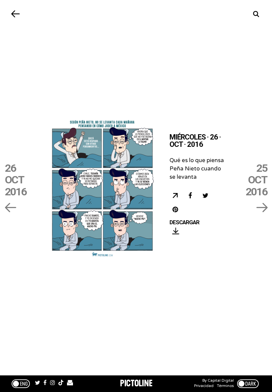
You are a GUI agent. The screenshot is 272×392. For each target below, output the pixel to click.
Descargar (184, 223)
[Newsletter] (70, 383)
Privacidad (204, 386)
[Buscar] (256, 14)
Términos (225, 386)
